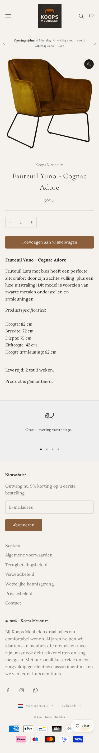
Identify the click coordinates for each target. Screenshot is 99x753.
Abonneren (23, 524)
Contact (13, 603)
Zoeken (12, 545)
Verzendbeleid (19, 574)
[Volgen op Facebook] (8, 690)
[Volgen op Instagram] (21, 690)
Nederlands (69, 705)
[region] (49, 425)
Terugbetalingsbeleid (26, 564)
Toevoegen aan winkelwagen (49, 242)
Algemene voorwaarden (29, 554)
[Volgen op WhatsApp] (35, 690)
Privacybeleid (18, 593)
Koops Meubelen (49, 164)
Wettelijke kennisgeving (29, 584)
